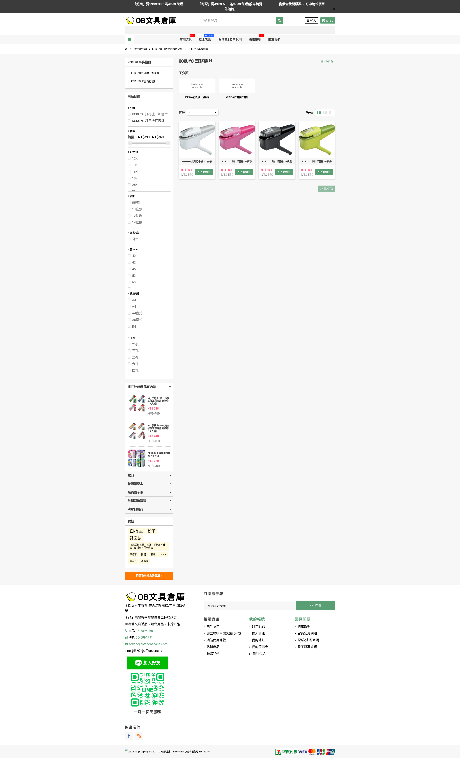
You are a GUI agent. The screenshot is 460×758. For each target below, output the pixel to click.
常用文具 (187, 38)
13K (135, 165)
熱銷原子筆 (135, 492)
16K (135, 172)
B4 (134, 326)
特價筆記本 (135, 484)
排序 (182, 112)
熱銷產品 (212, 647)
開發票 (297, 4)
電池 (131, 475)
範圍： (132, 137)
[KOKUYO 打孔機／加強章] (197, 86)
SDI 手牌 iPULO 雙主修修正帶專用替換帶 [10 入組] (158, 428)
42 (134, 262)
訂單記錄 (258, 626)
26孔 (135, 344)
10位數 (137, 209)
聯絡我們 (212, 654)
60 (134, 282)
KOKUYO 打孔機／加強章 (145, 73)
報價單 (320, 4)
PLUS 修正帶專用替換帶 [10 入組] (159, 454)
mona (163, 554)
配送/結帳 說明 (308, 640)
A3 (134, 300)
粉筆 (152, 531)
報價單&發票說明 (230, 39)
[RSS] (139, 736)
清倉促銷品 (135, 509)
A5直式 (137, 320)
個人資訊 (258, 633)
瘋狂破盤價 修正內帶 (142, 387)
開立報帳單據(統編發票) (223, 633)
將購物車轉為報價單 (148, 575)
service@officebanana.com (147, 644)
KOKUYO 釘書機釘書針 (144, 81)
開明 (143, 554)
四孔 (135, 371)
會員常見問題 (307, 633)
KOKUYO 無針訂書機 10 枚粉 (237, 161)
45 (134, 269)
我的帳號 (257, 619)
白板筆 (136, 531)
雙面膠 (135, 538)
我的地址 (258, 640)
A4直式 (137, 313)
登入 (312, 20)
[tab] (149, 387)
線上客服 (206, 38)
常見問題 (302, 619)
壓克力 (133, 561)
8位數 (136, 202)
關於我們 (274, 39)
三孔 (135, 351)
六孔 (135, 364)
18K (135, 178)
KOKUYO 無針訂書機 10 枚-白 (197, 161)
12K (135, 158)
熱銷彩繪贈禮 (137, 501)
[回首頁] (126, 49)
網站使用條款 (216, 640)
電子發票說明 (307, 647)
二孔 (135, 357)
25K (135, 185)
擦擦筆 (133, 554)
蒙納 (153, 554)
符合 (135, 239)
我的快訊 (259, 654)
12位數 (137, 216)
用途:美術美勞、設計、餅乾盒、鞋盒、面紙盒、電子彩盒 (147, 546)
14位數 (137, 222)
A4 (134, 306)
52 (134, 276)
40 (134, 256)
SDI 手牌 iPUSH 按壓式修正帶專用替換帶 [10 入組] (158, 400)
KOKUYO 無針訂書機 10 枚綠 (317, 161)
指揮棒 (144, 561)
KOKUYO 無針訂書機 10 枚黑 (277, 161)
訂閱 (317, 605)
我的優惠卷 (260, 647)
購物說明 (256, 38)
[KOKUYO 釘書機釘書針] (237, 86)
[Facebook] (129, 736)
